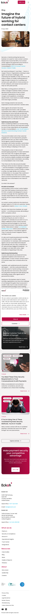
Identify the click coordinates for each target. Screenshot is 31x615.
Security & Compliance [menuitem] (8, 534)
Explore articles (14, 441)
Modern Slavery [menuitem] (6, 600)
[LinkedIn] (6, 609)
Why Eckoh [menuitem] (5, 570)
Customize (14, 323)
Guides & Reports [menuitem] (7, 560)
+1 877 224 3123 (13, 504)
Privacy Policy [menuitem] (5, 593)
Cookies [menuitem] (4, 595)
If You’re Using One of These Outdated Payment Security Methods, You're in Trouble (12, 421)
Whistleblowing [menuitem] (6, 603)
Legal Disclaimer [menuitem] (6, 598)
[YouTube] (3, 609)
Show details (22, 314)
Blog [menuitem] (3, 555)
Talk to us (21, 2)
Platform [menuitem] (4, 531)
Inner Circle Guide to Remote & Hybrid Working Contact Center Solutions (15, 131)
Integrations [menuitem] (5, 544)
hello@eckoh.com (10, 507)
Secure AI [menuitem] (4, 536)
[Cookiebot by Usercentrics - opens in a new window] (22, 290)
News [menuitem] (3, 557)
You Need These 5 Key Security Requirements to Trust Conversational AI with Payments (14, 379)
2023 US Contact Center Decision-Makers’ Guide (13, 67)
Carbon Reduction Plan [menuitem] (8, 605)
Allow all (15, 319)
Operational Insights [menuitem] (8, 539)
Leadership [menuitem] (5, 573)
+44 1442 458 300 (14, 522)
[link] (28, 2)
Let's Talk (15, 470)
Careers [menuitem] (4, 575)
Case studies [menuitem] (5, 552)
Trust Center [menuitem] (5, 542)
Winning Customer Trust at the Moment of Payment (14, 334)
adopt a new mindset (21, 206)
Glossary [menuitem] (4, 563)
